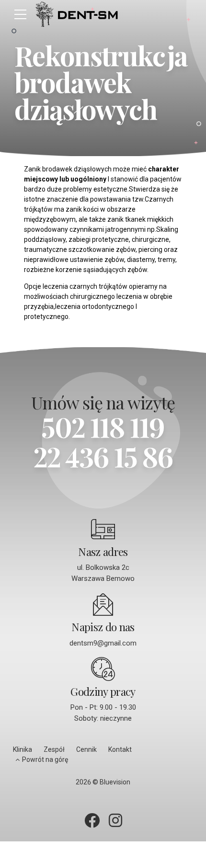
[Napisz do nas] (103, 604)
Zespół (54, 749)
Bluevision (115, 782)
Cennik (86, 749)
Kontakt (120, 749)
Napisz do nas (102, 627)
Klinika (22, 749)
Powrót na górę (45, 759)
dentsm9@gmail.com (103, 643)
